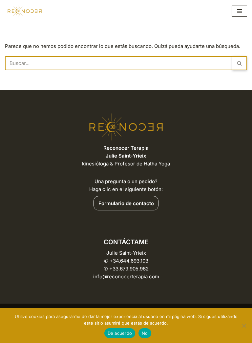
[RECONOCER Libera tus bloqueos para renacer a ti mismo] (24, 11)
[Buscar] (239, 63)
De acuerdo (120, 333)
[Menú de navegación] (239, 11)
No (145, 333)
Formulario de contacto (126, 203)
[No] (244, 325)
